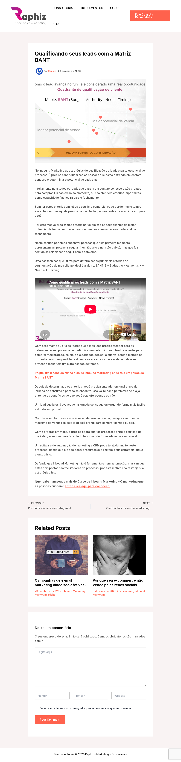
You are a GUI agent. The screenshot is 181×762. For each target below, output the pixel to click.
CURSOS (114, 8)
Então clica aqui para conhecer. (87, 486)
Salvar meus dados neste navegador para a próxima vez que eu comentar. (86, 708)
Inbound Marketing (74, 591)
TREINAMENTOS (91, 8)
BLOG (56, 24)
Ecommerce (126, 591)
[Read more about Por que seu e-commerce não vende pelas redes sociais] (119, 555)
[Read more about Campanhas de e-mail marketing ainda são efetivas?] (61, 555)
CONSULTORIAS (63, 8)
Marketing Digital (45, 594)
